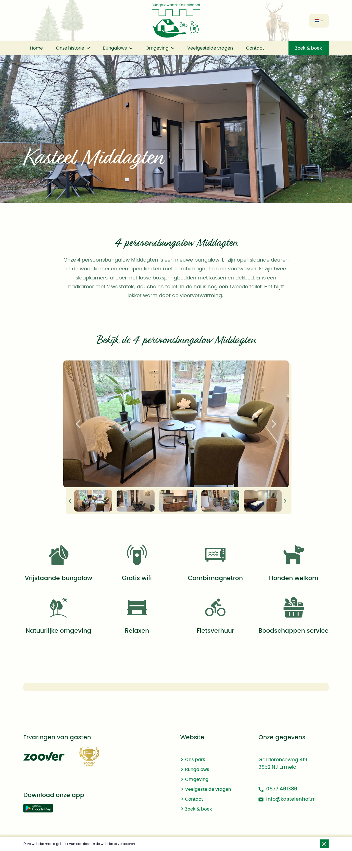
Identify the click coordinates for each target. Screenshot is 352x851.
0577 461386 (281, 789)
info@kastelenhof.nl (291, 799)
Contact (255, 48)
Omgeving (157, 48)
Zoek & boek (308, 48)
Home (36, 48)
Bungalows (115, 48)
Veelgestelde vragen (210, 48)
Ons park (195, 759)
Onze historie (70, 48)
